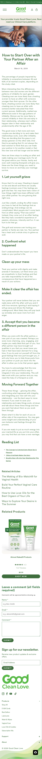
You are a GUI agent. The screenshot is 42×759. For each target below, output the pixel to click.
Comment (6, 620)
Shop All (5, 705)
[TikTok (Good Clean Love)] (15, 693)
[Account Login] (32, 9)
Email (4, 610)
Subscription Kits (7, 731)
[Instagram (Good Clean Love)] (3, 693)
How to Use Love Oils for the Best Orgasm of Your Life (18, 494)
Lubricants (5, 716)
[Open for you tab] (35, 752)
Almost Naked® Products (20, 557)
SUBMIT (8, 668)
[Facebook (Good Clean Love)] (7, 693)
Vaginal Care (6, 723)
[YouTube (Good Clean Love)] (10, 693)
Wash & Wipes (7, 720)
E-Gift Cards (6, 708)
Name (5, 600)
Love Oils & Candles (9, 727)
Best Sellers (6, 712)
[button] (4, 9)
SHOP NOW (21, 576)
